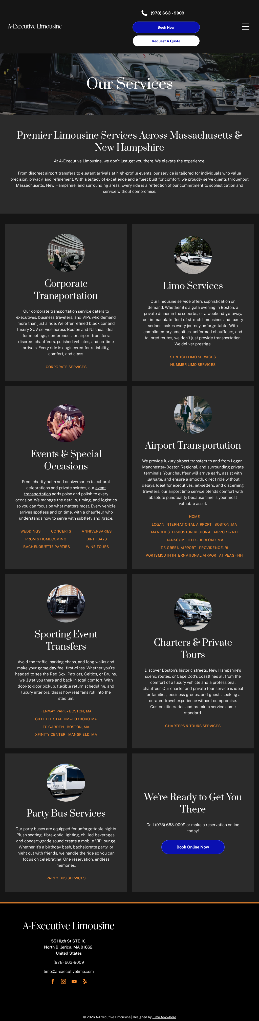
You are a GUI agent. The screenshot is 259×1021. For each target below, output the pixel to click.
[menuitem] (66, 367)
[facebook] (53, 982)
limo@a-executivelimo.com (69, 971)
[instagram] (63, 982)
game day (47, 668)
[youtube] (74, 982)
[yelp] (85, 982)
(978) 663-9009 (170, 824)
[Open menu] (245, 26)
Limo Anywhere (164, 1017)
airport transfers (192, 461)
